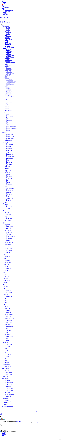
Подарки (3, 6)
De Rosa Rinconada (18, 421)
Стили (4, 3)
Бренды (3, 5)
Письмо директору (5, 14)
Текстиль (40, 407)
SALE (2, 4)
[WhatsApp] (3, 419)
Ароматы (43, 407)
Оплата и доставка (4, 434)
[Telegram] (4, 419)
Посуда (34, 407)
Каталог (3, 1)
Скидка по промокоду (7, 11)
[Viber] (2, 419)
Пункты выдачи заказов (6, 7)
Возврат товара (5, 13)
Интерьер (37, 407)
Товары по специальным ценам (9, 10)
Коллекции (4, 2)
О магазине (3, 433)
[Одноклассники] (1, 419)
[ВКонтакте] (0, 419)
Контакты (3, 8)
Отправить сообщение (3, 430)
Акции (4, 9)
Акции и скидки (4, 432)
